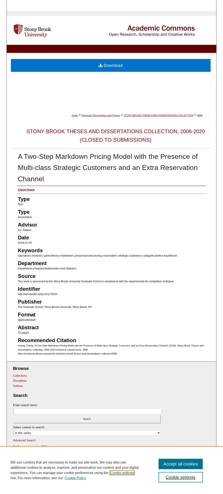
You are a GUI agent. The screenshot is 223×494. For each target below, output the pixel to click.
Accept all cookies (180, 464)
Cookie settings (122, 473)
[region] (111, 470)
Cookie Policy (75, 478)
